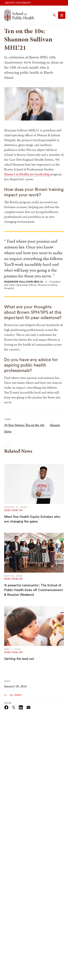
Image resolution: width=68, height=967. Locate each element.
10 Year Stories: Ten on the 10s (24, 425)
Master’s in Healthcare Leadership (27, 174)
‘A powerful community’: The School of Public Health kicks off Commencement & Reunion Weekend (33, 590)
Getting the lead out (19, 658)
